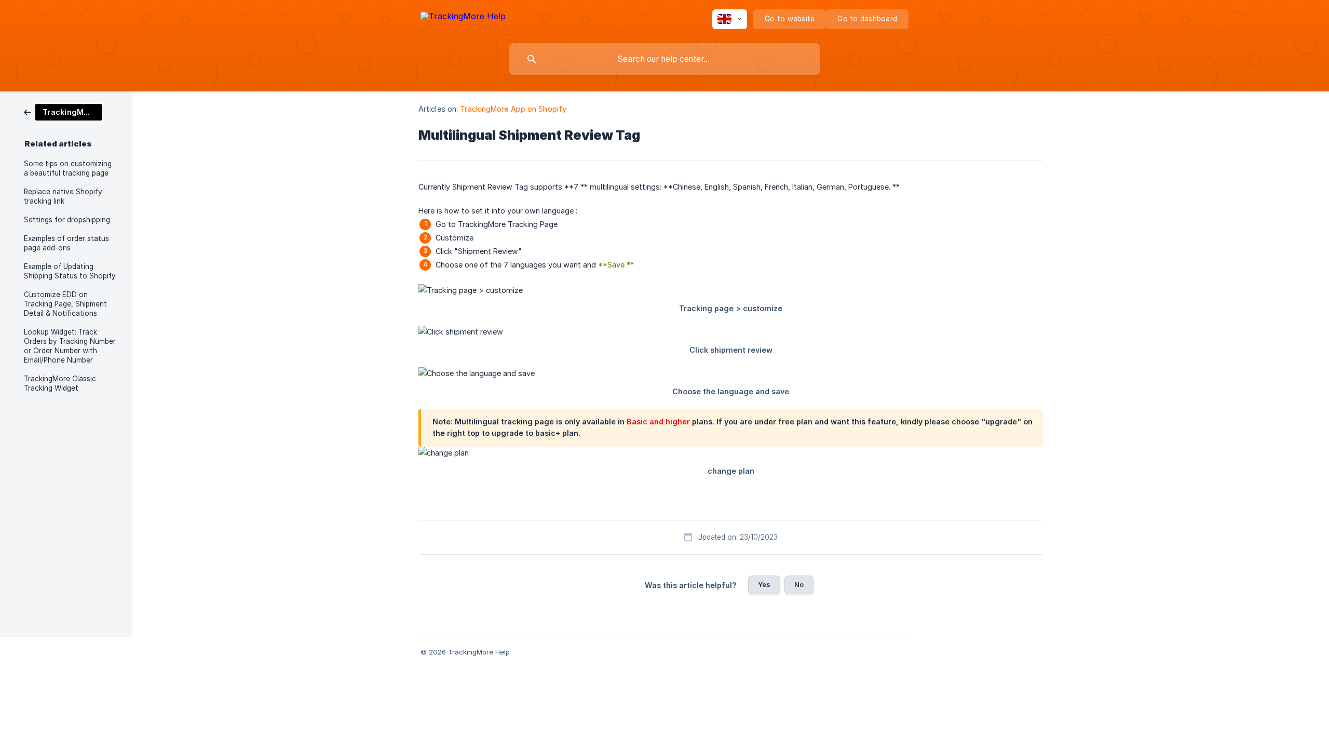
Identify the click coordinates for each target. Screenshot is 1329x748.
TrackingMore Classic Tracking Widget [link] (60, 383)
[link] (63, 111)
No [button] (799, 584)
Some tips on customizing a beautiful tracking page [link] (68, 168)
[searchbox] (664, 59)
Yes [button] (764, 584)
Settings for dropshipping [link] (67, 220)
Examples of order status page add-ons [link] (66, 243)
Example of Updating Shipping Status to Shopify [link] (70, 271)
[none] (463, 17)
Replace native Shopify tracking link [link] (63, 196)
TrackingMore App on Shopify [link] (513, 108)
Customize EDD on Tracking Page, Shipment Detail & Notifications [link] (65, 303)
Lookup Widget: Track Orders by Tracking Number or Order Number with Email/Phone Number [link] (70, 346)
